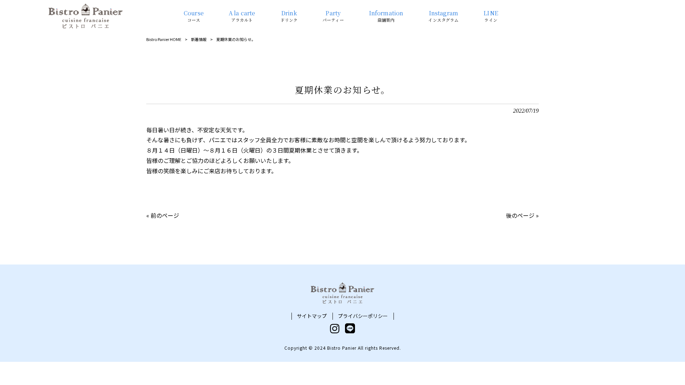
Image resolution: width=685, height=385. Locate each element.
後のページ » (522, 215)
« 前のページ (162, 215)
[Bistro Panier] (85, 16)
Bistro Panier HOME (163, 39)
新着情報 (199, 39)
